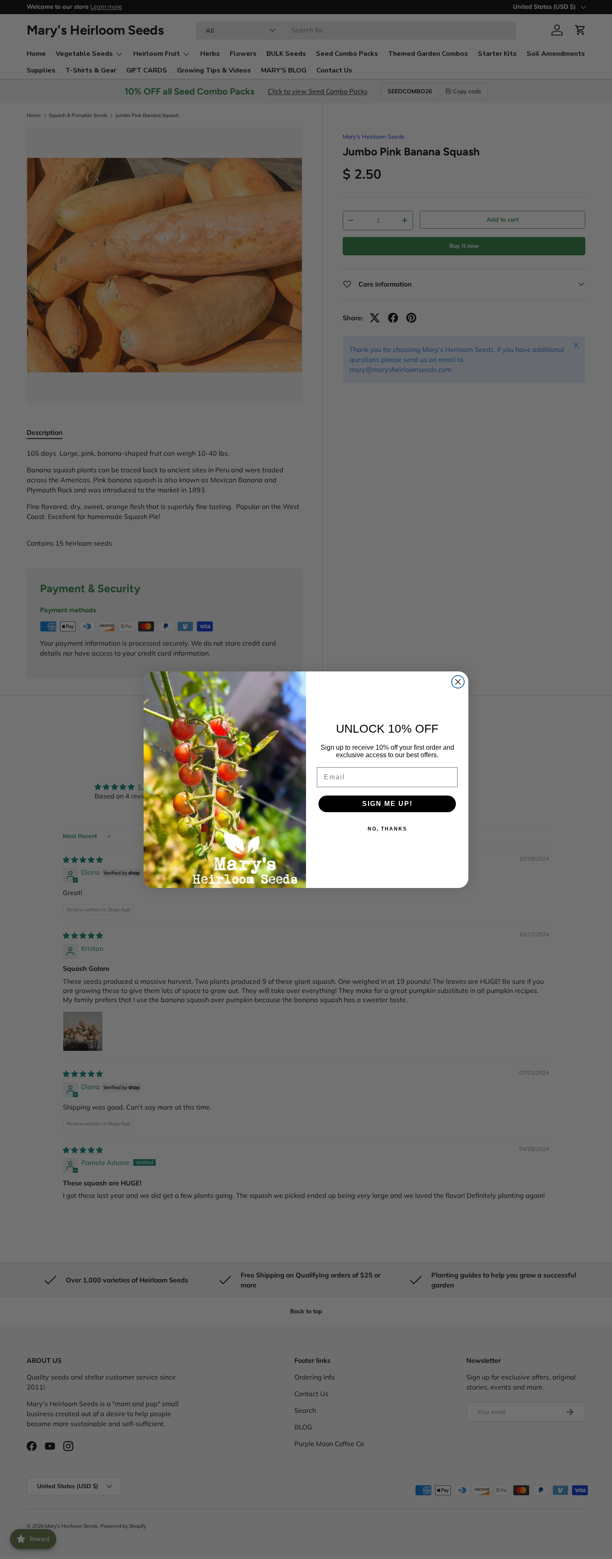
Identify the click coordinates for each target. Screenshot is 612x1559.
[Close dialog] (458, 682)
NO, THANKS (387, 829)
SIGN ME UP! (387, 803)
